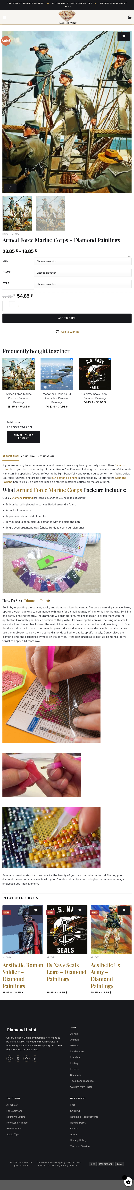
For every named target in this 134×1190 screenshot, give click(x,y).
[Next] (125, 112)
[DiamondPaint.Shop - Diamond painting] (67, 17)
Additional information (37, 456)
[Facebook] (26, 1058)
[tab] (10, 456)
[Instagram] (9, 1058)
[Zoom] (10, 188)
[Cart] (130, 17)
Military (15, 234)
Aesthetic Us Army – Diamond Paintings (105, 975)
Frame (6, 272)
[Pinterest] (18, 1058)
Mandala (75, 1057)
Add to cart (67, 318)
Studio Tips (12, 1134)
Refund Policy (78, 1122)
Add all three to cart (23, 436)
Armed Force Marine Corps (49, 489)
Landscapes (77, 1051)
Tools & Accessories (82, 1080)
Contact (74, 1128)
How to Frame (14, 1128)
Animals (74, 1039)
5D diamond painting (64, 477)
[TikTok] (35, 1058)
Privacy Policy (78, 1140)
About (73, 1134)
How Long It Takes (17, 1122)
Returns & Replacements (84, 1116)
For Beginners (14, 1110)
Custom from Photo (81, 1086)
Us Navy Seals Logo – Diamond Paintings (66, 972)
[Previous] (9, 112)
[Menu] (4, 17)
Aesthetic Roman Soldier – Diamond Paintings (22, 975)
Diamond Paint (36, 600)
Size (5, 261)
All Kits (74, 1033)
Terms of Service (80, 1146)
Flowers (74, 1045)
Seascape (76, 1075)
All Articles (12, 1104)
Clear (129, 256)
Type (5, 283)
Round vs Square (15, 1116)
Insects (74, 1069)
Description (10, 456)
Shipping (75, 1110)
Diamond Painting (22, 497)
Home (5, 234)
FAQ (72, 1104)
